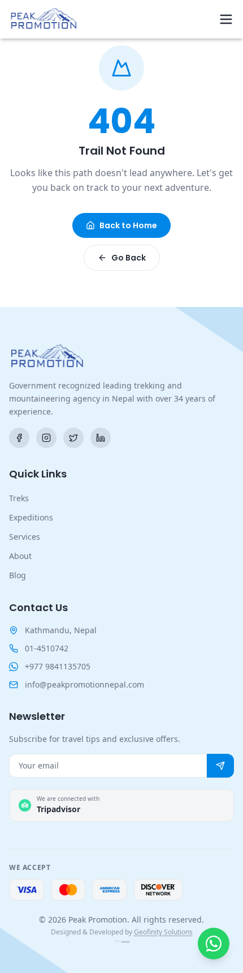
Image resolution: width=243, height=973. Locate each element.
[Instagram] (46, 438)
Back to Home (128, 225)
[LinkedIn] (100, 438)
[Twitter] (73, 438)
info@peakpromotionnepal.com (84, 684)
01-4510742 (46, 648)
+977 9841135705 (57, 666)
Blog (17, 575)
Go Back (128, 257)
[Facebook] (19, 438)
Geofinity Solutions (163, 932)
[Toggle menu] (226, 19)
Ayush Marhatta (126, 941)
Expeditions (31, 517)
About (20, 555)
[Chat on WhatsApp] (213, 943)
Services (24, 536)
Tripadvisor (58, 809)
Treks (19, 498)
